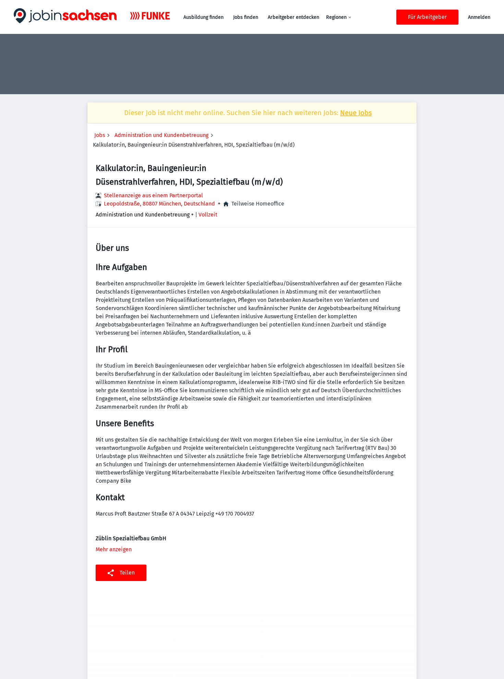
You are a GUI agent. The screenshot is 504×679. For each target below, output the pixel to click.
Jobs (99, 135)
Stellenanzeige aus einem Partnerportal (153, 195)
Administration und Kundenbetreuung (161, 135)
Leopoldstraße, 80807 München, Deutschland (159, 204)
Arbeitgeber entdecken (293, 17)
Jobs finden (245, 17)
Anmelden (479, 17)
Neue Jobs (356, 113)
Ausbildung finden (203, 17)
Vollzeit (208, 214)
